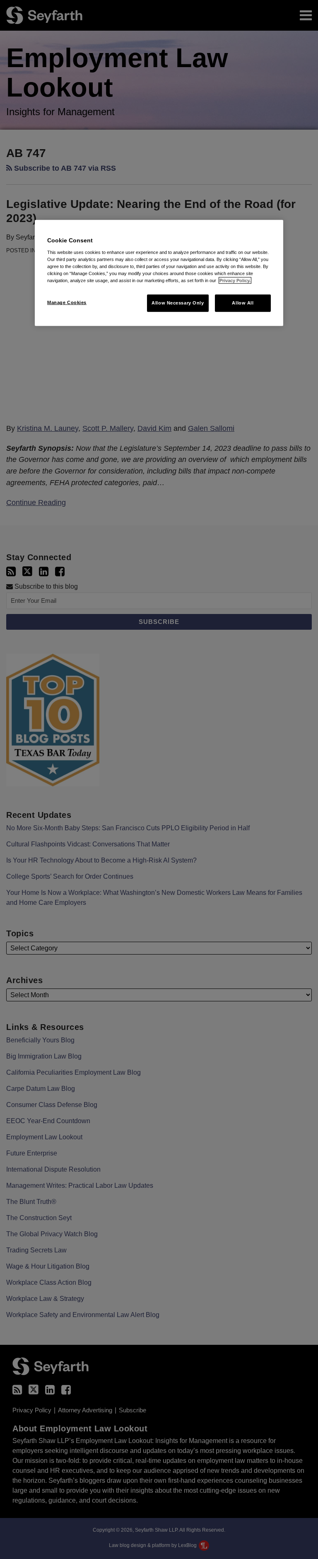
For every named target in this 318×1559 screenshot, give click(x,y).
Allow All (242, 302)
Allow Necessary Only (178, 302)
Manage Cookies (67, 302)
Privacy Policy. (235, 280)
